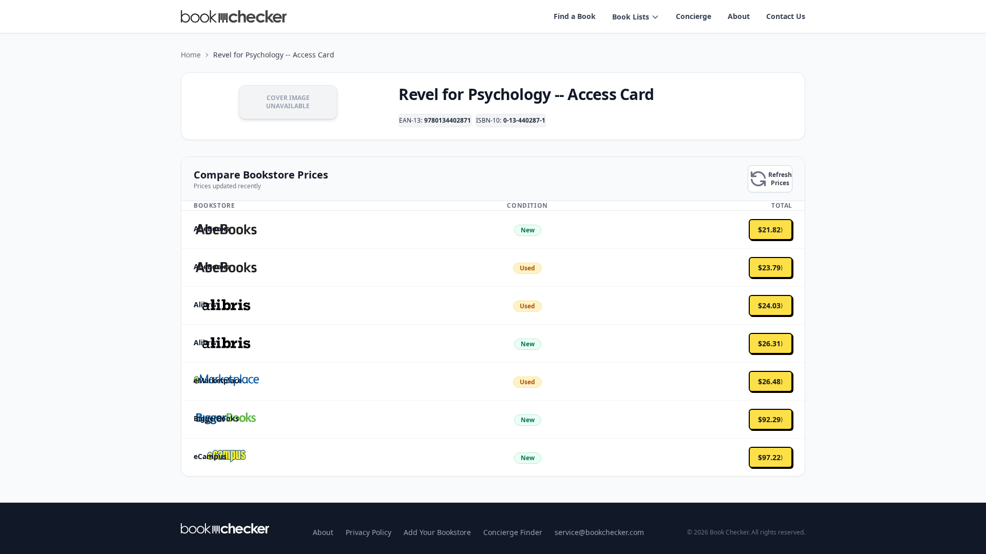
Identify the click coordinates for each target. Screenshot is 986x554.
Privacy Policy (368, 532)
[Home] (225, 528)
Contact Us (785, 16)
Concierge (693, 16)
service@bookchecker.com (599, 532)
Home (191, 55)
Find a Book (575, 16)
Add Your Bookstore (437, 532)
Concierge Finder (512, 532)
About (739, 16)
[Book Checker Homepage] (234, 16)
